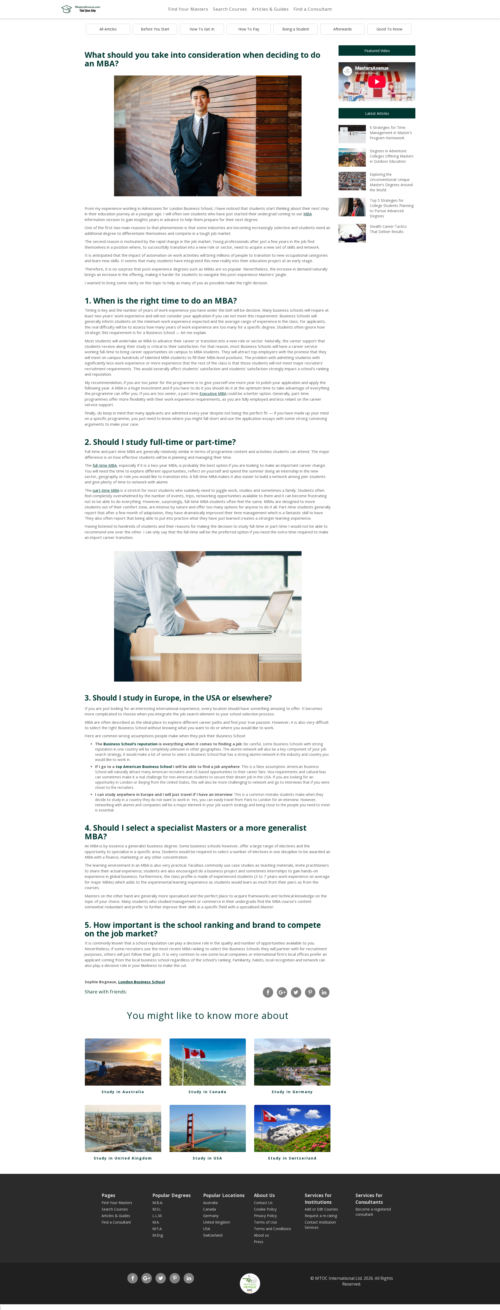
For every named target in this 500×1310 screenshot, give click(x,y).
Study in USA (207, 1158)
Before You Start (155, 29)
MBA (307, 213)
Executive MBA (212, 393)
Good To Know (389, 29)
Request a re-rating (321, 1215)
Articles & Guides (270, 9)
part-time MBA (106, 490)
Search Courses (230, 9)
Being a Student (295, 29)
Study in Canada (208, 1091)
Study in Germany (292, 1091)
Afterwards (342, 29)
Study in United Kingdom (123, 1158)
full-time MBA (105, 465)
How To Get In (202, 29)
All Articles (108, 29)
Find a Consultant (312, 9)
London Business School (141, 981)
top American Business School (144, 766)
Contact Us (263, 1202)
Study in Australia (123, 1091)
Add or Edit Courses (321, 1209)
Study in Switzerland (292, 1158)
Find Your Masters (188, 9)
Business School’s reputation (130, 743)
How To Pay (248, 29)
